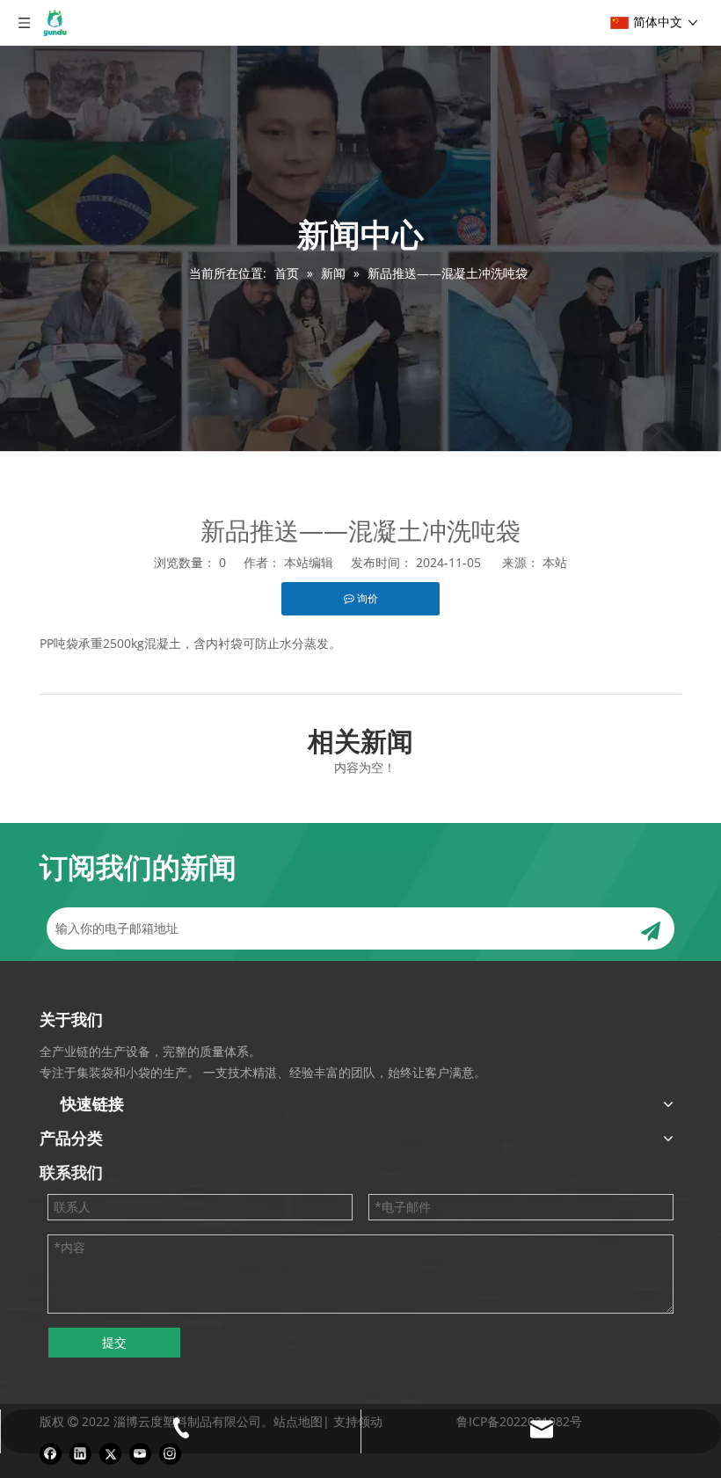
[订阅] (650, 928)
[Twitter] (110, 1453)
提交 (114, 1342)
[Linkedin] (80, 1453)
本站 (555, 562)
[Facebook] (51, 1453)
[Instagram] (170, 1453)
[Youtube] (140, 1453)
